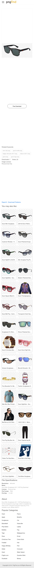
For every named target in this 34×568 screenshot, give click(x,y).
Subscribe (20, 523)
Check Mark (20, 539)
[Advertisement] (17, 26)
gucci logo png (15, 157)
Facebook (4, 558)
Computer (20, 549)
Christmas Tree (6, 539)
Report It (4, 202)
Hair (18, 542)
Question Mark (21, 555)
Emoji (18, 536)
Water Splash (21, 552)
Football (4, 542)
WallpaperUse (21, 533)
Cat (18, 520)
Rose (3, 536)
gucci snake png (17, 150)
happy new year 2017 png (10, 153)
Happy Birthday (6, 546)
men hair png (6, 150)
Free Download (17, 106)
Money (19, 558)
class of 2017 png (25, 153)
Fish (18, 546)
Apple (3, 517)
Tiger (3, 533)
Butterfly (19, 517)
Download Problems (14, 202)
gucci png (5, 157)
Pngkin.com (5, 555)
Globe (3, 549)
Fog (18, 530)
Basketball (5, 523)
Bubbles (4, 530)
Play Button (5, 526)
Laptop (19, 526)
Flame (19, 514)
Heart (3, 514)
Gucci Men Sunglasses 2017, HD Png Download (15, 224)
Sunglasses (5, 520)
